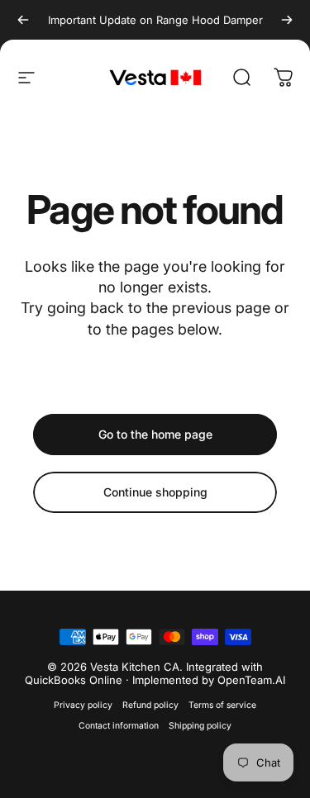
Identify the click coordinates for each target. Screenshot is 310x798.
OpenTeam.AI (251, 679)
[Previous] (23, 20)
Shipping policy (200, 725)
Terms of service (222, 705)
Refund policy (150, 705)
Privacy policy (83, 705)
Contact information (119, 725)
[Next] (287, 20)
